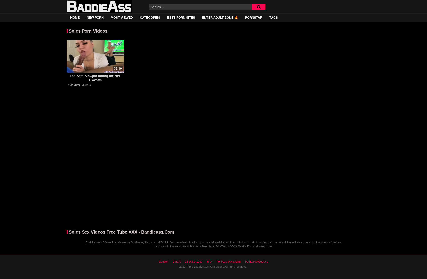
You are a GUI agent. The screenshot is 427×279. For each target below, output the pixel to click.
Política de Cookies (256, 261)
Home (75, 17)
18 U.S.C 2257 (194, 261)
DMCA (177, 261)
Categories (150, 17)
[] (258, 7)
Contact (163, 261)
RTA (209, 261)
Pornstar (253, 17)
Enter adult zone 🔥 (220, 17)
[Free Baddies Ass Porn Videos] (99, 7)
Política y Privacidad (229, 261)
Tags (273, 17)
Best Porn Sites (181, 17)
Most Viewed (122, 17)
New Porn (95, 17)
